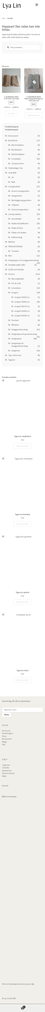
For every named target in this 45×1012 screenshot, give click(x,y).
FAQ (3, 744)
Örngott (14, 292)
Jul (12, 177)
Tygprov (11, 360)
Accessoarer (13, 136)
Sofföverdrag (16, 237)
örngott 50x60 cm (22, 302)
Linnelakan (16, 288)
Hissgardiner (16, 196)
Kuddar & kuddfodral (19, 223)
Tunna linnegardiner (19, 209)
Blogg (4, 742)
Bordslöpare (16, 150)
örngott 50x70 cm (22, 306)
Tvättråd (5, 768)
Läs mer (11, 113)
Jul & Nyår (12, 173)
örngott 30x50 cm (22, 297)
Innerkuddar (16, 219)
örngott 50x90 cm (22, 311)
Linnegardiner (14, 186)
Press (4, 736)
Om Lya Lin (6, 730)
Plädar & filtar (17, 228)
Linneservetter (17, 163)
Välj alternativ (34, 115)
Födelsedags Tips (15, 168)
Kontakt (5, 786)
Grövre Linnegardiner (20, 191)
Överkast (15, 320)
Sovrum (11, 274)
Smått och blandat (16, 269)
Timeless (15, 251)
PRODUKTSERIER (15, 246)
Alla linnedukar (17, 145)
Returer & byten (8, 773)
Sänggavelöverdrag (19, 329)
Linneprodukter (15, 214)
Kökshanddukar (17, 154)
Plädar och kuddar (18, 232)
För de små (16, 283)
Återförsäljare (7, 733)
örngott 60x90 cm (22, 315)
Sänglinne (15, 350)
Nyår (13, 182)
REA (10, 256)
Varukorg (12, 1006)
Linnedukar (16, 159)
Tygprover (6, 765)
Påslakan (15, 325)
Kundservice (7, 770)
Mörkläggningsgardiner (21, 200)
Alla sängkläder (17, 279)
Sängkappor (16, 338)
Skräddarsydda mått (16, 265)
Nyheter (11, 242)
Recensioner (7, 739)
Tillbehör (15, 205)
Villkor (4, 776)
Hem (3, 18)
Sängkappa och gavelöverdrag (24, 334)
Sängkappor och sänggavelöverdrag (23, 260)
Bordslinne (13, 140)
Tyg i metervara (14, 355)
